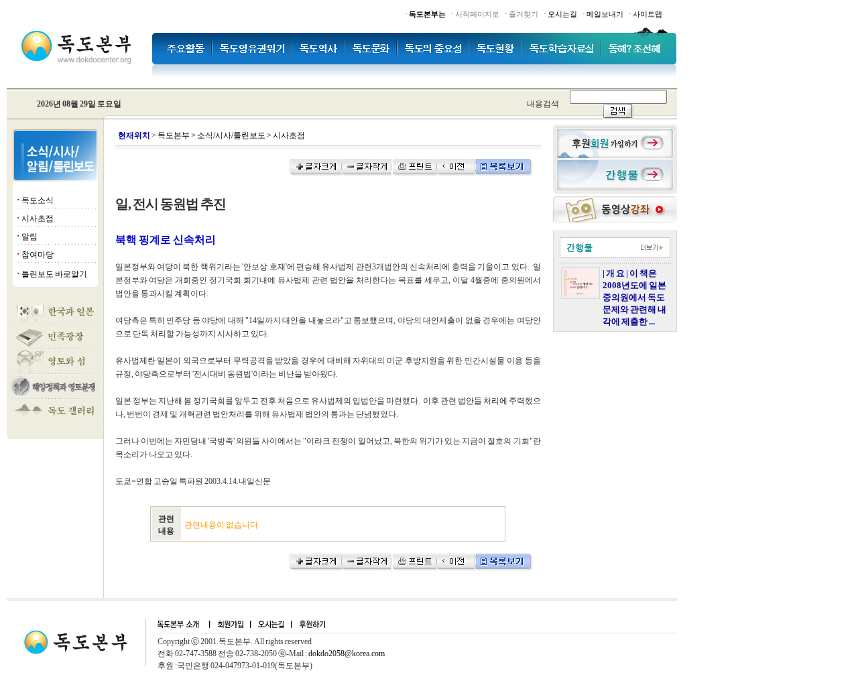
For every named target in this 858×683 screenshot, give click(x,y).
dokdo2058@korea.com (346, 653)
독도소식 (37, 200)
